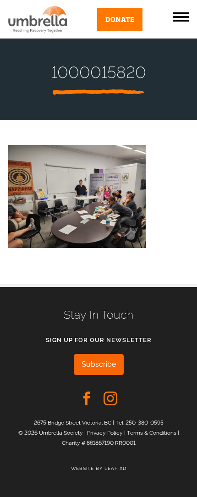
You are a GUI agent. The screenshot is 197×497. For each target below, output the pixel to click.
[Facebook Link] (86, 398)
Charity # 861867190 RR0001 (99, 442)
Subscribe (99, 364)
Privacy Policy (105, 432)
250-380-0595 (145, 422)
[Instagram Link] (110, 398)
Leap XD (115, 468)
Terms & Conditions (151, 432)
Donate (119, 18)
